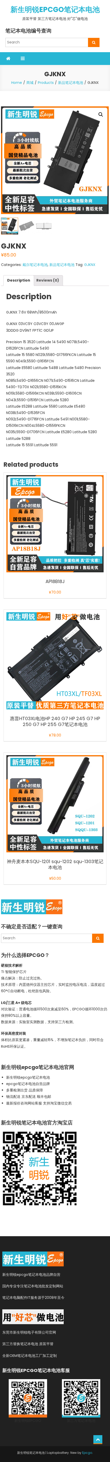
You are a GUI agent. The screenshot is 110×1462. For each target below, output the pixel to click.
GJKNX (89, 264)
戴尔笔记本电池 (35, 264)
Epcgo (87, 1452)
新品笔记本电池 (61, 264)
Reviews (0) (47, 280)
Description (18, 280)
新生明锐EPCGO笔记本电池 (55, 10)
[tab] (18, 280)
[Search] (94, 42)
